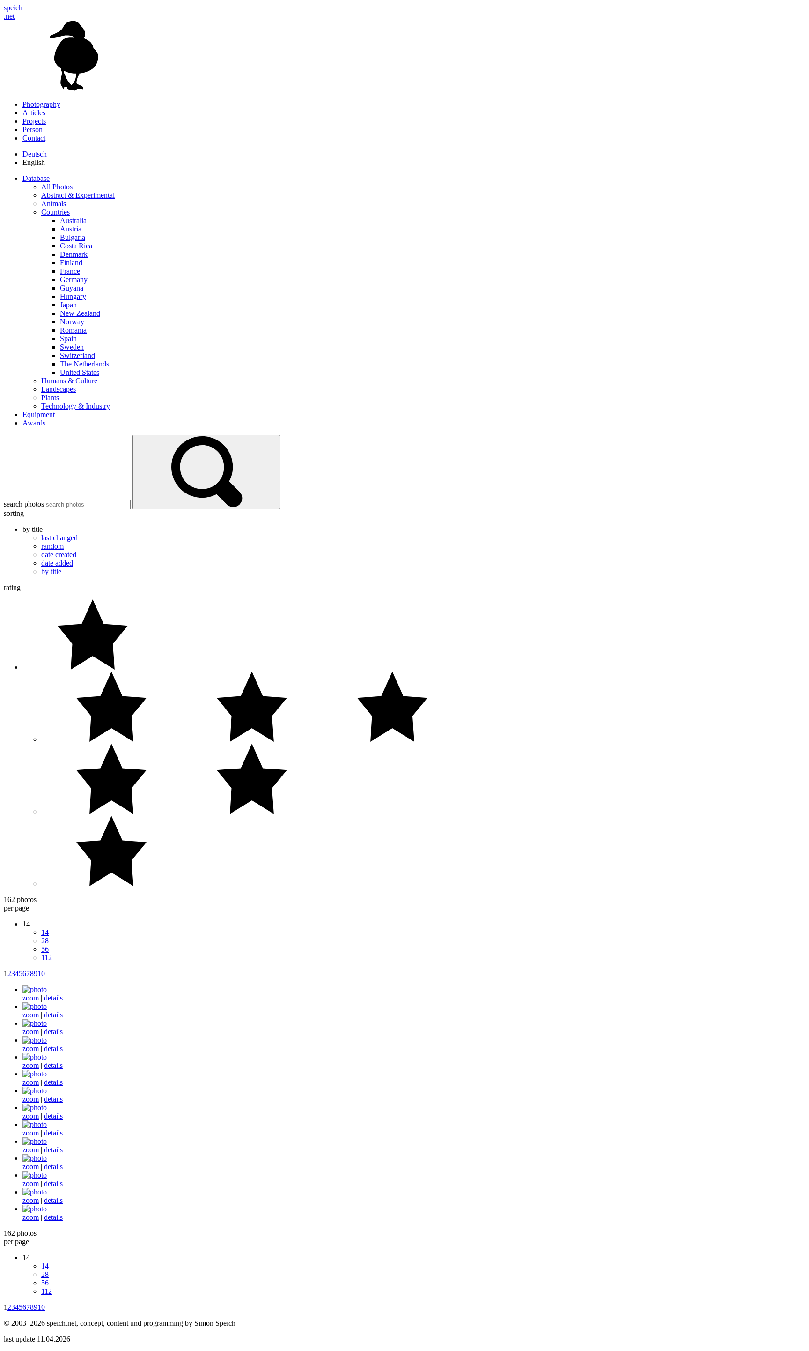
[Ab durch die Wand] (34, 989)
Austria (70, 229)
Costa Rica (76, 246)
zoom (30, 998)
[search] (206, 472)
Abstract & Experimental (78, 195)
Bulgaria (72, 237)
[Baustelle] (34, 1124)
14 (45, 932)
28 (45, 941)
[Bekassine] (34, 1141)
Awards (33, 423)
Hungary (73, 296)
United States (79, 372)
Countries (55, 212)
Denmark (74, 254)
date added (57, 563)
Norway (72, 322)
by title (51, 571)
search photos (24, 504)
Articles (33, 113)
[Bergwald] (34, 1175)
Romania (73, 330)
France (70, 271)
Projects (34, 121)
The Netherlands (84, 364)
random (52, 546)
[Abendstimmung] (34, 1006)
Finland (71, 263)
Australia (73, 220)
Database (36, 178)
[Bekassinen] (34, 1158)
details (53, 998)
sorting (14, 513)
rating (12, 587)
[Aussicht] (34, 1074)
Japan (68, 305)
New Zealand (80, 313)
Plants (50, 398)
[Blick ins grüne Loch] (34, 1192)
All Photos (57, 187)
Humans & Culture (69, 381)
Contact (33, 138)
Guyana (71, 288)
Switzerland (77, 355)
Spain (68, 339)
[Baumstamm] (34, 1108)
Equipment (38, 414)
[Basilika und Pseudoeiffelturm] (34, 1091)
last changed (59, 538)
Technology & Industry (75, 406)
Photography (41, 104)
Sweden (72, 347)
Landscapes (58, 389)
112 (46, 958)
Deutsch (34, 154)
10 (41, 974)
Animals (53, 204)
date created (58, 555)
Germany (74, 280)
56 (45, 949)
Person (32, 130)
